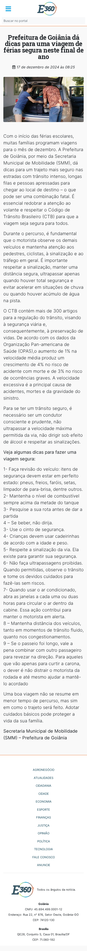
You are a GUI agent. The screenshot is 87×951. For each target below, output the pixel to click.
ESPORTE (43, 809)
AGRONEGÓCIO (43, 770)
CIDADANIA (43, 785)
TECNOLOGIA (43, 849)
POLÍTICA (43, 841)
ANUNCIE (43, 865)
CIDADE (43, 793)
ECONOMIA (44, 801)
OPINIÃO (44, 833)
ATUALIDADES (43, 778)
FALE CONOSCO (43, 857)
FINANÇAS (43, 817)
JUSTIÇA (43, 825)
